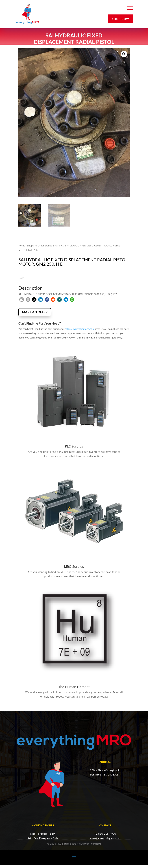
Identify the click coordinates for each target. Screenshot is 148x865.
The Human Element (74, 687)
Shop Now (120, 18)
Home (21, 245)
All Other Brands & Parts (47, 245)
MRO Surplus (74, 566)
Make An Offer (35, 312)
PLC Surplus (74, 446)
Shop (30, 245)
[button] (124, 54)
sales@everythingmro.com (80, 328)
